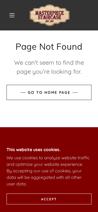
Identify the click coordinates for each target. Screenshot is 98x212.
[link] (50, 15)
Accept (49, 199)
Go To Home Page (49, 92)
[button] (12, 15)
